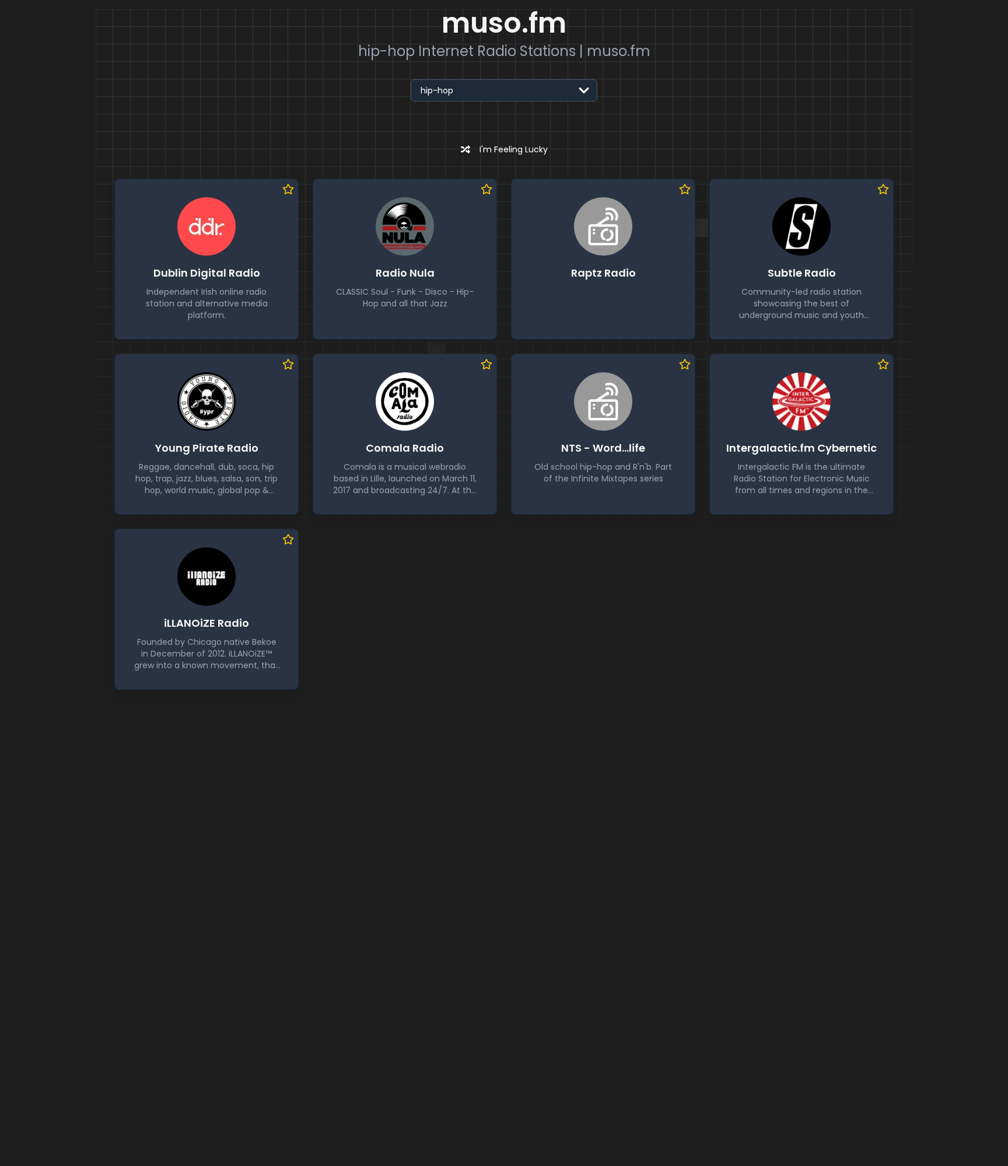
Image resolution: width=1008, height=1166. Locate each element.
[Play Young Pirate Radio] (206, 401)
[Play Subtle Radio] (801, 226)
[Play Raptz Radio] (603, 226)
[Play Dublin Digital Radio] (206, 226)
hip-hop (437, 90)
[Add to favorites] (288, 189)
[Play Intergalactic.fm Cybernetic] (801, 401)
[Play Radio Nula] (404, 226)
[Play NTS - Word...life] (603, 401)
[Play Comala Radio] (404, 401)
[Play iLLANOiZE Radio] (206, 576)
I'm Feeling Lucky (514, 149)
